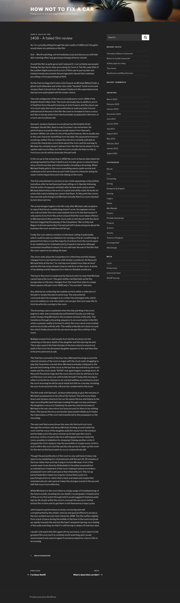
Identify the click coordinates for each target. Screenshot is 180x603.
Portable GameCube (115, 218)
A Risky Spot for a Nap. (116, 63)
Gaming (110, 193)
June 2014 (111, 119)
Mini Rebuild (112, 208)
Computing (111, 179)
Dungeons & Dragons (116, 188)
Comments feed (113, 273)
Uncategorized (42, 556)
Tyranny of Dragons (115, 238)
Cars (109, 174)
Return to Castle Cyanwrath (118, 58)
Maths (109, 203)
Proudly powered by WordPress (43, 597)
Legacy (110, 198)
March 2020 (112, 99)
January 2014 (112, 124)
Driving (110, 184)
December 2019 (114, 114)
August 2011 (112, 153)
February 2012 (113, 143)
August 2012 (112, 133)
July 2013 (111, 129)
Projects (110, 223)
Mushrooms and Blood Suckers (120, 73)
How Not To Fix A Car (62, 9)
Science (110, 228)
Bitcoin (110, 169)
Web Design (112, 248)
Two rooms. (111, 68)
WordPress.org (113, 278)
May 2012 (111, 138)
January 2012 (112, 148)
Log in (109, 263)
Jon (48, 34)
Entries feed (112, 268)
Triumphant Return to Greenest (120, 53)
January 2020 (112, 109)
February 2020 (113, 104)
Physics (110, 213)
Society (110, 233)
